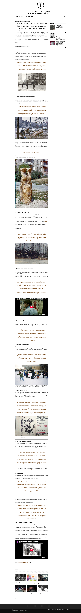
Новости (52, 23)
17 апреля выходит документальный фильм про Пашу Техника (31, 594)
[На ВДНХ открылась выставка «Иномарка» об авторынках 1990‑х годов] (20, 588)
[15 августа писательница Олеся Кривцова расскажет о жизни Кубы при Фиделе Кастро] (52, 35)
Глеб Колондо (18, 30)
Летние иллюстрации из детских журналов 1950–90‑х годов (31, 583)
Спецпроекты (67, 609)
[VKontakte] (62, 0)
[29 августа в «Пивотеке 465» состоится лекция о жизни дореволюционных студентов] (52, 27)
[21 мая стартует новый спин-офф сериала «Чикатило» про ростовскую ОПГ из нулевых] (43, 577)
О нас (45, 609)
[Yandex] (63, 0)
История (17, 21)
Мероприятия (54, 609)
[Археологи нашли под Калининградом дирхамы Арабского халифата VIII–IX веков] (52, 43)
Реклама (63, 609)
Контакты (48, 609)
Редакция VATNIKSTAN (59, 39)
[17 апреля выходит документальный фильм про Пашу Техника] (32, 588)
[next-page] (17, 598)
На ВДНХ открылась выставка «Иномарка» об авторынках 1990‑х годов (20, 594)
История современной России (22, 21)
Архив (27, 21)
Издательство (59, 609)
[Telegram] (61, 0)
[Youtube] (65, 0)
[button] (64, 16)
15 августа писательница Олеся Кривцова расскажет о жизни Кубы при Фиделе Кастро (60, 36)
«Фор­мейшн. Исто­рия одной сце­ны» (29, 52)
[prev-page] (16, 598)
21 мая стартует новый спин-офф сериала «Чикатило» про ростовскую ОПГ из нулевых (43, 583)
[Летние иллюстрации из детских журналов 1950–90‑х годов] (32, 577)
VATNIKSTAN (16, 609)
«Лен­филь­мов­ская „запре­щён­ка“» (24, 562)
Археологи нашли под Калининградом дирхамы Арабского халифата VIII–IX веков (60, 43)
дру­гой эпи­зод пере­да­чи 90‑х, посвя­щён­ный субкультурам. (33, 469)
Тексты (29, 21)
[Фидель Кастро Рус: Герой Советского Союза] (20, 577)
